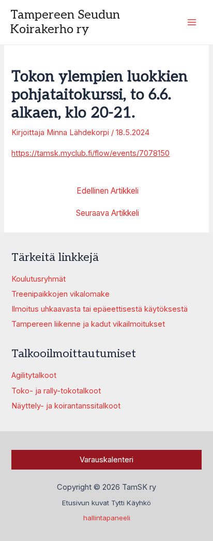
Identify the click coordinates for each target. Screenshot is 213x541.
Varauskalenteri (106, 459)
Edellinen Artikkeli (108, 191)
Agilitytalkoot (33, 375)
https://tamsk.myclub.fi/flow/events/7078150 (90, 153)
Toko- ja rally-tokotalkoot (56, 391)
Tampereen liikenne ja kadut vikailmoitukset (88, 324)
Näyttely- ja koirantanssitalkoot (65, 406)
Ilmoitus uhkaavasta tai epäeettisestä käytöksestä (99, 309)
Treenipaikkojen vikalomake (60, 294)
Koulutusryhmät (38, 279)
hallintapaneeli (106, 518)
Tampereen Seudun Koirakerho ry (65, 22)
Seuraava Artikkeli (107, 213)
